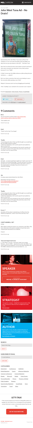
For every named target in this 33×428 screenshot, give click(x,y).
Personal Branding (5, 378)
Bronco (5, 422)
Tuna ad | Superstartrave (8, 240)
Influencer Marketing (23, 371)
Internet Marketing (19, 373)
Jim (2, 175)
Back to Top (29, 422)
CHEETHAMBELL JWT (7, 222)
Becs (2, 114)
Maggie (2, 376)
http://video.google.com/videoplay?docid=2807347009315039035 (9, 181)
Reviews (13, 381)
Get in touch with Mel (16, 411)
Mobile (16, 376)
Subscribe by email (8, 354)
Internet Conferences (6, 373)
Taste (26, 384)
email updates (21, 102)
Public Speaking (5, 381)
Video (16, 386)
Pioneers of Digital (23, 378)
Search (3, 342)
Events (14, 371)
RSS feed (13, 102)
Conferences (12, 368)
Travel (10, 386)
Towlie (3, 140)
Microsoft (9, 376)
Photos (21, 91)
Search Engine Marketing (7, 384)
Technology (4, 386)
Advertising (8, 91)
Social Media (26, 91)
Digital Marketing (5, 371)
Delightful (21, 368)
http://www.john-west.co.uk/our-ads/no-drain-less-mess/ (13, 117)
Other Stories (15, 91)
